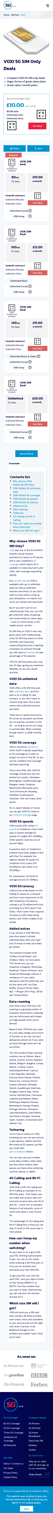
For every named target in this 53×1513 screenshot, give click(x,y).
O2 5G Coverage (12, 1428)
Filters (16, 148)
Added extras (20, 506)
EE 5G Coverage (12, 1423)
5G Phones (34, 1423)
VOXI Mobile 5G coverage (26, 495)
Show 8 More (26, 453)
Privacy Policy (11, 1472)
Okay (26, 1509)
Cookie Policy (10, 1477)
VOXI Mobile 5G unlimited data (26, 489)
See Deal (37, 126)
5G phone (30, 652)
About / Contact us (13, 1463)
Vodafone (33, 746)
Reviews (33, 1445)
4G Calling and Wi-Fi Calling (24, 518)
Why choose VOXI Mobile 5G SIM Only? (24, 482)
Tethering (18, 513)
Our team (8, 1468)
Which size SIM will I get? (26, 530)
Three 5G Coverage (13, 1432)
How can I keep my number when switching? (27, 525)
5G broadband (18, 1151)
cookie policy (33, 1502)
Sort (40, 148)
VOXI (11, 550)
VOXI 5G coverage (22, 815)
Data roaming (20, 509)
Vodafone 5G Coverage (10, 1438)
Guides (32, 1449)
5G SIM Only (20, 580)
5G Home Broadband (34, 1434)
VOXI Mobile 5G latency (25, 502)
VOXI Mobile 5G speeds (25, 499)
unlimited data (21, 691)
